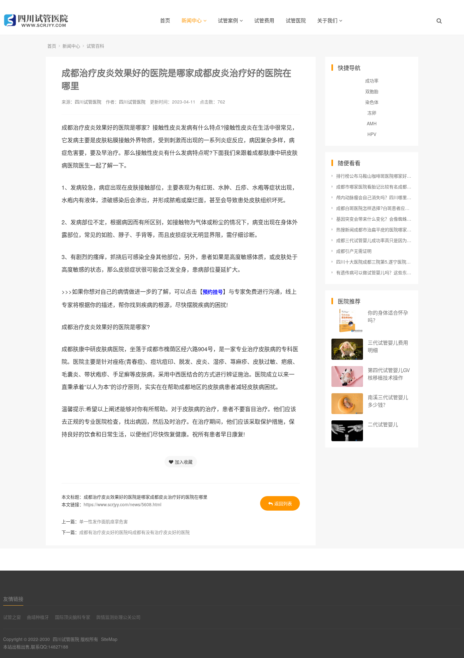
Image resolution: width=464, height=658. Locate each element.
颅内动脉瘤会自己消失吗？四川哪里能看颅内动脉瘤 (374, 197)
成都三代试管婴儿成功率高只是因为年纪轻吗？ (374, 240)
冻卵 (371, 113)
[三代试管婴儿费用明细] (347, 349)
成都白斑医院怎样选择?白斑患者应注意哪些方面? (374, 208)
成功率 (371, 80)
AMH (372, 123)
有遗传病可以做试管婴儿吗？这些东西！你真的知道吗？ (374, 272)
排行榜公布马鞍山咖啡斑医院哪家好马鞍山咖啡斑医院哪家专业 (374, 176)
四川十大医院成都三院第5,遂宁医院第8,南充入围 (374, 261)
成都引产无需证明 (354, 251)
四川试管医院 (88, 101)
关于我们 (327, 20)
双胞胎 (371, 91)
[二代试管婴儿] (347, 431)
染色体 (371, 102)
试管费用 (264, 20)
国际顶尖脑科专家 (72, 617)
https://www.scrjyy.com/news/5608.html (122, 504)
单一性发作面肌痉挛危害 (103, 521)
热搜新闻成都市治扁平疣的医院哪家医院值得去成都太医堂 (374, 229)
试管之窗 (12, 617)
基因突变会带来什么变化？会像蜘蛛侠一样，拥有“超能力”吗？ (374, 219)
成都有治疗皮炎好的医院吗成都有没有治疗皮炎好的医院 (134, 532)
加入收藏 (184, 462)
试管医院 (296, 20)
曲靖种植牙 (38, 617)
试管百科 (95, 46)
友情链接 (13, 598)
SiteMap (109, 639)
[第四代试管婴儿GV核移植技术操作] (347, 376)
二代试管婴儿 (383, 424)
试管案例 (228, 20)
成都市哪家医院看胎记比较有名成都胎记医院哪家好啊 (374, 186)
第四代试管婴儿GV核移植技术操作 (389, 373)
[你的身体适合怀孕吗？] (347, 320)
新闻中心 (191, 20)
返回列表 (283, 503)
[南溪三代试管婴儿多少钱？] (347, 403)
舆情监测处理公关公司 (118, 617)
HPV (371, 134)
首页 (165, 20)
